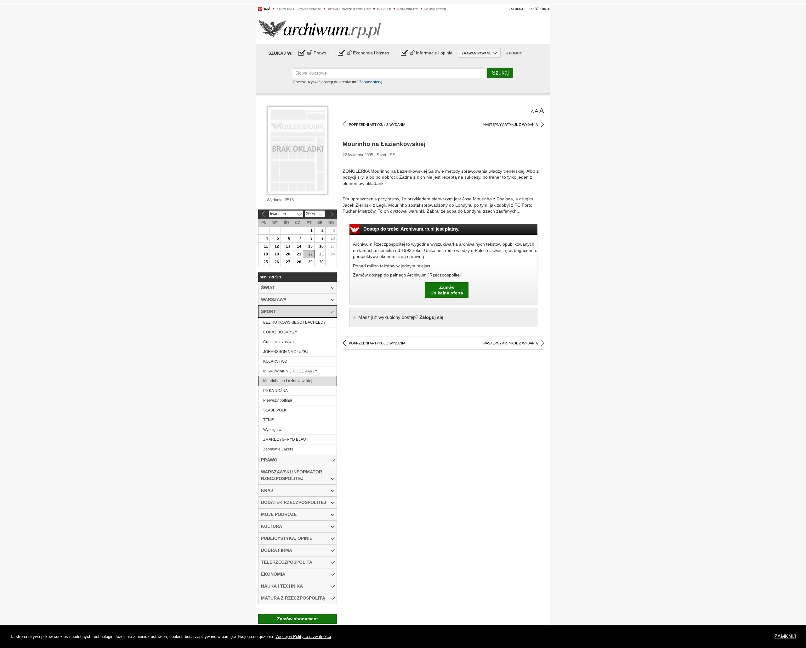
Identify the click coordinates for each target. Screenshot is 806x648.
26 (277, 262)
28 (299, 262)
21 (299, 254)
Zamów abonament (297, 618)
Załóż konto (539, 9)
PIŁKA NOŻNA (275, 390)
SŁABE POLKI (275, 410)
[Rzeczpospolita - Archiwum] (320, 29)
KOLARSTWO (275, 361)
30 (321, 262)
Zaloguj (516, 9)
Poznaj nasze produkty (349, 9)
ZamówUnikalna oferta (446, 290)
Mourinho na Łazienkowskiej (287, 381)
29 (310, 262)
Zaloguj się (400, 317)
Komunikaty (407, 9)
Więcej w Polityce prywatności (303, 636)
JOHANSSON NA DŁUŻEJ (285, 351)
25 (266, 262)
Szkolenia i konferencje (298, 9)
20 (288, 254)
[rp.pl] (264, 8)
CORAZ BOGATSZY (280, 332)
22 (310, 254)
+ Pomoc (514, 53)
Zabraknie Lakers (278, 449)
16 (321, 246)
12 (277, 246)
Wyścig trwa (273, 429)
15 (310, 246)
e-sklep (384, 9)
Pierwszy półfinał (277, 400)
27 (288, 262)
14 (299, 246)
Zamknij (785, 636)
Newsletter (435, 9)
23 (321, 254)
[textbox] (389, 73)
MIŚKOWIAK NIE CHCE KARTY (290, 371)
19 (277, 254)
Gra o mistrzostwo (278, 342)
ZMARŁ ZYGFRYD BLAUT (285, 439)
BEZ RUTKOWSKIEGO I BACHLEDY (294, 322)
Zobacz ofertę (371, 82)
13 (288, 246)
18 (266, 254)
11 (266, 246)
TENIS (268, 420)
